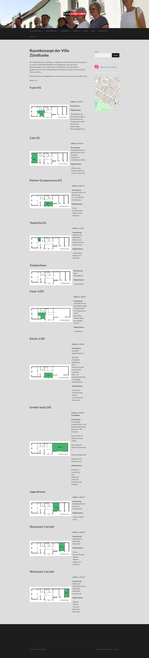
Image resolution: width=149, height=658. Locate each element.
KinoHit (76, 31)
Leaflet (108, 110)
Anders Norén (108, 649)
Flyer (36, 80)
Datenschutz (103, 31)
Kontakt (33, 36)
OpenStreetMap (115, 110)
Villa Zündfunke (35, 31)
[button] (97, 79)
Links (93, 31)
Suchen (97, 52)
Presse (85, 31)
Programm (65, 31)
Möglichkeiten (51, 31)
